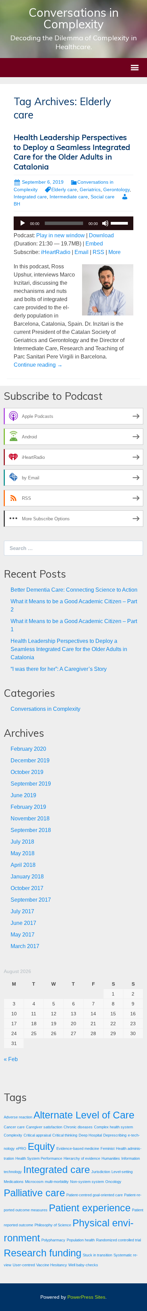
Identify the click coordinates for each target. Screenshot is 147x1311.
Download (101, 235)
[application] (73, 223)
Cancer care (14, 1127)
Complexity (13, 1135)
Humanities (111, 1158)
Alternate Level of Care (84, 1114)
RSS (98, 252)
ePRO (21, 1148)
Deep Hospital (90, 1135)
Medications (14, 1182)
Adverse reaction (18, 1117)
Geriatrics (90, 189)
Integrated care (30, 196)
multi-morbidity (57, 1182)
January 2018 (27, 876)
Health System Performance (38, 1158)
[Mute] (105, 223)
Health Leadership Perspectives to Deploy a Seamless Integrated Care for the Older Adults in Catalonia (72, 151)
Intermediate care (69, 196)
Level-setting (122, 1172)
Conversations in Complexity (45, 709)
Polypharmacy (53, 1240)
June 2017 (23, 923)
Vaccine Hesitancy (51, 1265)
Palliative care (34, 1192)
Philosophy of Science (53, 1225)
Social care (103, 196)
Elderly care (64, 189)
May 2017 (23, 935)
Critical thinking (64, 1135)
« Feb (11, 1059)
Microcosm (34, 1182)
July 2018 (22, 842)
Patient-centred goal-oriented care (94, 1195)
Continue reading (38, 365)
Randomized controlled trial (118, 1240)
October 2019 (27, 772)
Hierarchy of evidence (82, 1158)
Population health (81, 1240)
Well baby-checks (83, 1265)
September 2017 (31, 900)
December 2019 (30, 760)
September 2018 (31, 830)
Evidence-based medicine (77, 1148)
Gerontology (116, 189)
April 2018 (23, 865)
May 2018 (23, 853)
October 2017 (27, 888)
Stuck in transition (97, 1255)
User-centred (24, 1265)
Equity (41, 1146)
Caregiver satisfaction (44, 1127)
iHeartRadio (55, 252)
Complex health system (113, 1127)
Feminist (108, 1148)
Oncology (113, 1182)
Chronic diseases (78, 1127)
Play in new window (60, 235)
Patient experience (90, 1207)
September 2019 (31, 784)
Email (82, 252)
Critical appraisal (37, 1135)
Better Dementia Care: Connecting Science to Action (74, 590)
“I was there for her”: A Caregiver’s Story (59, 669)
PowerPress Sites (86, 1297)
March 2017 (25, 946)
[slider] (120, 222)
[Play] (22, 223)
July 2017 (22, 911)
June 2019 (23, 795)
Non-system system (87, 1182)
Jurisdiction (100, 1172)
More (114, 252)
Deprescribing (114, 1135)
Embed (94, 243)
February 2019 (28, 807)
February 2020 (28, 749)
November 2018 (30, 818)
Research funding (42, 1252)
